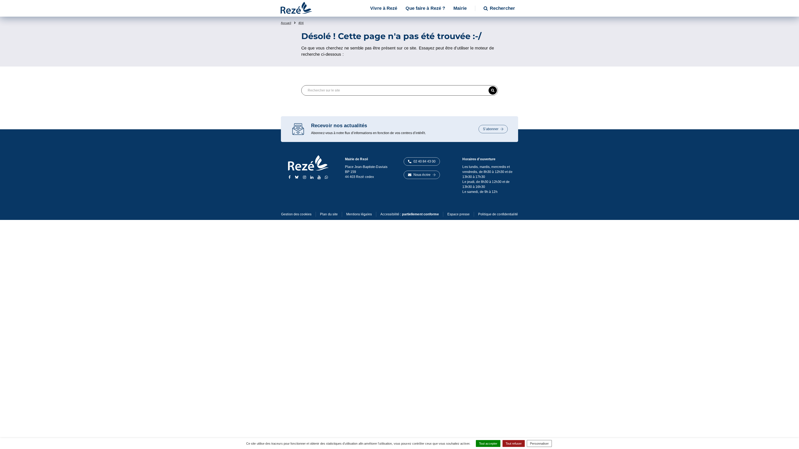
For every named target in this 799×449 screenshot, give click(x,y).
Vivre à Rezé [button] (383, 8)
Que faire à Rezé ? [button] (425, 8)
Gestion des (296, 214)
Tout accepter (488, 443)
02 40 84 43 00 (424, 161)
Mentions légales (359, 214)
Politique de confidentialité (498, 214)
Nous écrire (422, 174)
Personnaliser (539, 443)
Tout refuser (514, 443)
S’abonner (490, 129)
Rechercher (502, 8)
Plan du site (329, 214)
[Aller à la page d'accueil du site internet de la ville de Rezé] (296, 8)
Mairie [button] (460, 8)
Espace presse (458, 214)
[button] (493, 90)
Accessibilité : (409, 214)
